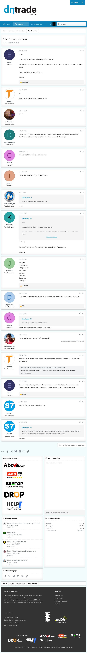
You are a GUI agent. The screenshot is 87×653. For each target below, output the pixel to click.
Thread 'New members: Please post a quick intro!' (23, 523)
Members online (54, 458)
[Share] (80, 50)
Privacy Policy (59, 598)
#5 (83, 151)
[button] (27, 24)
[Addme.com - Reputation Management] (61, 636)
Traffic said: (26, 197)
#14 (83, 381)
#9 (83, 259)
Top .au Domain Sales (11, 617)
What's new (38, 24)
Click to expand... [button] (51, 237)
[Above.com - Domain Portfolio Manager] (47, 636)
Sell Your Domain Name (11, 623)
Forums (20, 24)
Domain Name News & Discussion (14, 620)
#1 (83, 51)
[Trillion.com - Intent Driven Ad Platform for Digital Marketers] (44, 640)
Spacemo (81, 530)
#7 (83, 192)
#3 (83, 110)
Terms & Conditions (61, 601)
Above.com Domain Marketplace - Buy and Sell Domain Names (43, 367)
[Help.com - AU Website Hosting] (29, 640)
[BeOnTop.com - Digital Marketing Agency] (73, 636)
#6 (83, 172)
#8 (83, 213)
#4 (83, 131)
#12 (83, 335)
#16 (83, 422)
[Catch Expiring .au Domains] (13, 640)
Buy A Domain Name (10, 625)
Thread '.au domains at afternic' (17, 560)
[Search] (82, 2)
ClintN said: (25, 319)
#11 (83, 314)
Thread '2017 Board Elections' (16, 542)
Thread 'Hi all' (11, 532)
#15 (83, 402)
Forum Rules (59, 595)
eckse (6, 43)
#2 (83, 90)
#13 (83, 355)
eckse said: (25, 218)
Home (8, 24)
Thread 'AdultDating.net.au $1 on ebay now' (21, 551)
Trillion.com (50, 647)
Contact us (58, 604)
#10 (83, 293)
